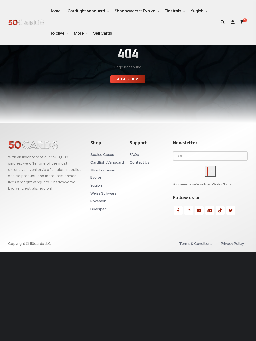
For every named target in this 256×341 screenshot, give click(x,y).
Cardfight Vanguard (86, 11)
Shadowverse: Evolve (135, 11)
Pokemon (98, 201)
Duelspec (98, 209)
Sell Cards (102, 33)
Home (55, 11)
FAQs (134, 154)
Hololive (57, 33)
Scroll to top (11, 171)
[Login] (233, 22)
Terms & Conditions (195, 243)
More (79, 33)
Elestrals (173, 11)
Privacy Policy (232, 243)
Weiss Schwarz (103, 193)
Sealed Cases (102, 154)
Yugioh (197, 11)
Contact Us (139, 162)
